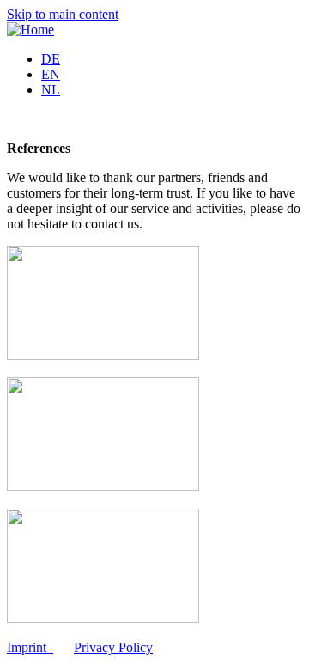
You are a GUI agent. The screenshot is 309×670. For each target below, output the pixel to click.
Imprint (26, 647)
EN (50, 74)
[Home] (30, 29)
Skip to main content (62, 14)
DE (50, 59)
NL (50, 89)
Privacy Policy (113, 647)
